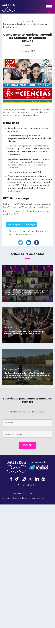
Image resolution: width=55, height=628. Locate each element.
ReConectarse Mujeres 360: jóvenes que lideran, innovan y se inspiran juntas (24, 333)
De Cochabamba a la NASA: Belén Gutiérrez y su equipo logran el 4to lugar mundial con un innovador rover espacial (27, 375)
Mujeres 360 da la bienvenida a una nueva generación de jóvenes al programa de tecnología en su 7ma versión (26, 292)
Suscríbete (35, 231)
